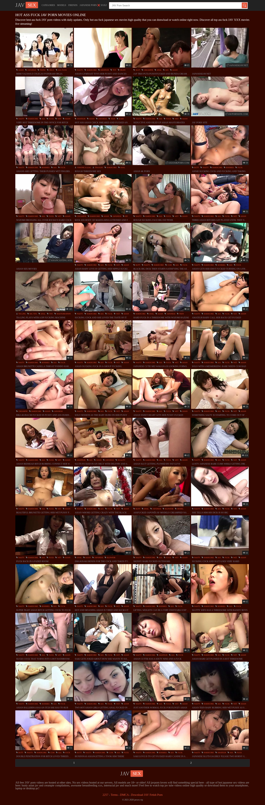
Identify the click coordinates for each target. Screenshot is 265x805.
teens (42, 70)
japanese (31, 70)
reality (121, 460)
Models (61, 5)
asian (21, 70)
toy (114, 70)
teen (112, 119)
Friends (73, 5)
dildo (122, 70)
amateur (104, 70)
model (180, 509)
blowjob (168, 509)
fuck (51, 119)
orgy (51, 70)
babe (121, 119)
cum (169, 265)
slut (137, 70)
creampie (148, 70)
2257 (105, 794)
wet (59, 119)
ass (167, 70)
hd (126, 216)
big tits (33, 314)
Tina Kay (98, 167)
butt (196, 167)
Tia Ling (22, 314)
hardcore (91, 70)
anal (159, 70)
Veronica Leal (83, 167)
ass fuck (62, 70)
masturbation (63, 314)
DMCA (124, 794)
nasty (79, 70)
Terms (114, 794)
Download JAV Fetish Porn (147, 794)
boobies (45, 167)
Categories (48, 5)
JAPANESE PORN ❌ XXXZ (93, 5)
